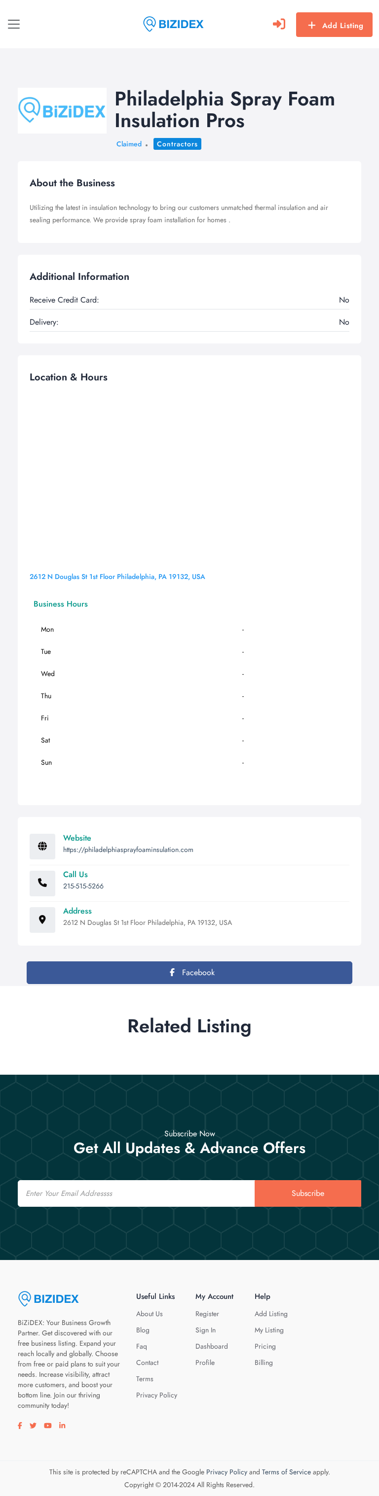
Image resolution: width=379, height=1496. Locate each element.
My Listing (269, 1330)
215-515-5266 (83, 886)
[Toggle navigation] (13, 24)
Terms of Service (286, 1472)
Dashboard (211, 1346)
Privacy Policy (156, 1395)
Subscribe (308, 1193)
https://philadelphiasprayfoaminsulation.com (128, 849)
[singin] (279, 24)
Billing (264, 1362)
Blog (143, 1330)
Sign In (205, 1330)
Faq (141, 1346)
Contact (147, 1362)
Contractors (177, 144)
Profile (205, 1362)
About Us (149, 1314)
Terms (144, 1379)
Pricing (265, 1346)
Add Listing (343, 25)
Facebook (197, 972)
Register (207, 1314)
